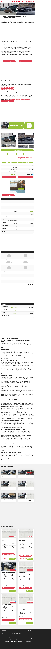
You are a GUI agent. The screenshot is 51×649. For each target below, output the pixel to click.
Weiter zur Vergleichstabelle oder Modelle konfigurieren (12, 57)
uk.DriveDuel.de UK (20, 639)
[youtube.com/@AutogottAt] (32, 631)
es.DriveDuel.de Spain (13, 639)
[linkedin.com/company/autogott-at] (30, 631)
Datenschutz (14, 632)
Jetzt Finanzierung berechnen (9, 61)
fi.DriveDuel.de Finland (21, 643)
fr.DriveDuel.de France (6, 639)
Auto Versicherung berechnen (8, 195)
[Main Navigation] (1, 1)
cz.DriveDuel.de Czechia (14, 641)
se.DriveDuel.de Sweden (28, 641)
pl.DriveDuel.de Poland (6, 641)
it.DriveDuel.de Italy (20, 641)
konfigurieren (9, 162)
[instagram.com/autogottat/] (28, 631)
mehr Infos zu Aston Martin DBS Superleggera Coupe (20, 99)
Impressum (14, 630)
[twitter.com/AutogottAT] (26, 631)
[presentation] (1, 138)
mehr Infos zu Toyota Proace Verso (7, 87)
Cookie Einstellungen (16, 633)
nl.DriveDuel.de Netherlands (27, 639)
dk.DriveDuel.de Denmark (14, 643)
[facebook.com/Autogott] (24, 631)
